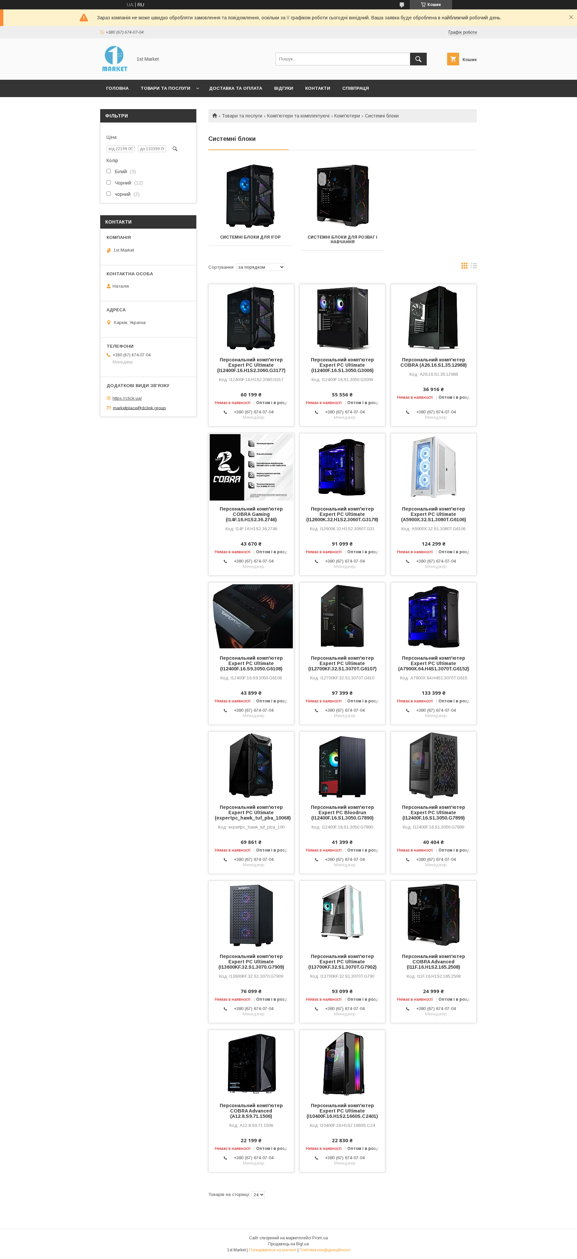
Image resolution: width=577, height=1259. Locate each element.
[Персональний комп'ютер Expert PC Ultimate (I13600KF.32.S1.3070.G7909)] (251, 914)
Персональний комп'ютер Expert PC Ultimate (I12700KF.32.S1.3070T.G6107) (342, 663)
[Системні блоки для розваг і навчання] (343, 195)
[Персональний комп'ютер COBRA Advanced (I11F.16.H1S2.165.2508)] (433, 914)
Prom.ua (320, 1238)
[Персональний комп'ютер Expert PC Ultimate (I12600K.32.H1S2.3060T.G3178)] (342, 466)
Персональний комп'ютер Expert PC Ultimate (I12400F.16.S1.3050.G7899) (433, 813)
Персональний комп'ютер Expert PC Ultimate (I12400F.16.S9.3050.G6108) (251, 663)
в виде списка (474, 267)
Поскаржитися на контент (273, 1250)
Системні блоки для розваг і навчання (342, 239)
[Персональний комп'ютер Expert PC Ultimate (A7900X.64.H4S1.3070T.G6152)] (433, 616)
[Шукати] (418, 59)
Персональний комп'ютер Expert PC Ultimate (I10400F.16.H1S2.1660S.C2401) (342, 1111)
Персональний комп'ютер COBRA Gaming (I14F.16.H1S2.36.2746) (251, 514)
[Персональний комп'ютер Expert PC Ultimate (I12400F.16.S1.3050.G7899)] (433, 765)
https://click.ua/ (127, 398)
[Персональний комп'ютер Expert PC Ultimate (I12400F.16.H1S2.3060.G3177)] (251, 317)
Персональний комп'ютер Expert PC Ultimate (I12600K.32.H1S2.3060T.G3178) (342, 514)
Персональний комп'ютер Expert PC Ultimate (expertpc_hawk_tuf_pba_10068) (251, 813)
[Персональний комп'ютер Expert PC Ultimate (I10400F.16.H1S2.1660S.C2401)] (342, 1063)
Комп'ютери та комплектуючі (298, 115)
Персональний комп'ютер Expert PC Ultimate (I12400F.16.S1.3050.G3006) (342, 365)
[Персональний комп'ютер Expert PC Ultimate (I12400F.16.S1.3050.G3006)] (342, 317)
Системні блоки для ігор (250, 237)
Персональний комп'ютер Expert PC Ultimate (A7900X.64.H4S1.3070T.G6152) (433, 663)
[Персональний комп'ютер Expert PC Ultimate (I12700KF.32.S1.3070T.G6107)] (342, 616)
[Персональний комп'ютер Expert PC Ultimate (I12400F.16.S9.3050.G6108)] (251, 616)
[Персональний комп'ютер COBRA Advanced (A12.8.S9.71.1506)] (251, 1063)
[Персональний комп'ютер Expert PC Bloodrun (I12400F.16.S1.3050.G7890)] (342, 765)
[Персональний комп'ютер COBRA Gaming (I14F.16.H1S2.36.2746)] (251, 466)
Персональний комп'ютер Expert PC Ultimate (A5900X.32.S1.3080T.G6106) (433, 514)
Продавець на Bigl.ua (288, 1244)
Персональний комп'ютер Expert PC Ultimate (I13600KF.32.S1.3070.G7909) (251, 962)
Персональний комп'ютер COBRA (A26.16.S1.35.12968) (433, 362)
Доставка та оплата (235, 88)
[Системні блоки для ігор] (250, 195)
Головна (117, 88)
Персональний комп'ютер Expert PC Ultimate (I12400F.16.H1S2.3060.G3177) (251, 365)
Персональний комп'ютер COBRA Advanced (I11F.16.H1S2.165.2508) (433, 962)
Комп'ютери (347, 115)
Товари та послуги (165, 88)
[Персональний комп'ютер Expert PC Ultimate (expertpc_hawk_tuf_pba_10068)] (251, 765)
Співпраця (355, 88)
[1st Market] (114, 71)
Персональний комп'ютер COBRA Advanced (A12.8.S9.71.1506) (251, 1111)
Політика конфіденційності (325, 1250)
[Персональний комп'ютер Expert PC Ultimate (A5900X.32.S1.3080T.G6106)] (433, 466)
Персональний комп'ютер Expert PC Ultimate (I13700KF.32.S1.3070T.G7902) (342, 962)
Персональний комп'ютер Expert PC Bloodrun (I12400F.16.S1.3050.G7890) (342, 813)
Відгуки (283, 88)
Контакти (317, 88)
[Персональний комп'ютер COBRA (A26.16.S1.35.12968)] (433, 317)
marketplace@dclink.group (139, 407)
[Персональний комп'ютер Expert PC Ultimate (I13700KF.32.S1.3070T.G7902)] (342, 914)
